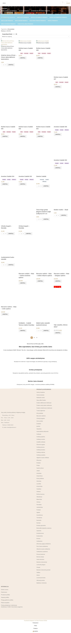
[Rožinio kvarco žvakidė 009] (25, 41)
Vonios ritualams (41, 392)
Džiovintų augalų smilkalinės (44, 543)
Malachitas (39, 499)
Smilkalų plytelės (41, 436)
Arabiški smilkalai (41, 442)
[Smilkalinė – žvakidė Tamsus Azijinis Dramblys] (27, 294)
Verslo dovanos (40, 559)
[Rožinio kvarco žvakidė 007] (62, 48)
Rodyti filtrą (5, 34)
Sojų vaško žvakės (41, 400)
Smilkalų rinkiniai (41, 452)
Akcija (38, 575)
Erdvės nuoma (4, 589)
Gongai (38, 567)
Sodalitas (39, 489)
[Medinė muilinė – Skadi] (62, 197)
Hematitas (39, 504)
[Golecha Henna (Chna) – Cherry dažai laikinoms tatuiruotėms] (9, 42)
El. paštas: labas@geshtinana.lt (9, 427)
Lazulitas (39, 483)
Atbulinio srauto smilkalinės (43, 549)
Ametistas (39, 473)
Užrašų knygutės (41, 418)
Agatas (38, 512)
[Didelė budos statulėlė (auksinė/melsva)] (44, 294)
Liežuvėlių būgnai (41, 564)
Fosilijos (39, 509)
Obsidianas (39, 496)
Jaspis (38, 470)
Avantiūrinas (40, 515)
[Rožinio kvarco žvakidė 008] (42, 41)
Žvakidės (39, 423)
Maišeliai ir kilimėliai (42, 583)
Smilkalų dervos (40, 447)
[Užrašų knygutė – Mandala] (9, 197)
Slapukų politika (5, 597)
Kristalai (39, 462)
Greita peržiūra (6, 52)
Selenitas (39, 481)
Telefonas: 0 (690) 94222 (7, 424)
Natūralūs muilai (41, 397)
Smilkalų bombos (41, 449)
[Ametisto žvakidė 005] (62, 97)
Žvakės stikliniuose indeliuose (44, 402)
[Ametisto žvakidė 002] (62, 147)
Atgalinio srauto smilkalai (43, 457)
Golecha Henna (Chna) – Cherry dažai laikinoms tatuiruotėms (8, 57)
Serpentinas (40, 476)
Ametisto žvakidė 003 (25, 176)
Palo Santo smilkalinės (42, 546)
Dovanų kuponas (41, 554)
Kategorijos (4, 8)
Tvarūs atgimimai (41, 410)
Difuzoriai (39, 460)
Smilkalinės (39, 541)
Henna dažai (40, 421)
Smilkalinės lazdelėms (42, 551)
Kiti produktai (40, 413)
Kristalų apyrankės (41, 525)
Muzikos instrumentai (42, 562)
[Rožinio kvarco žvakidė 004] (44, 97)
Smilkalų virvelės (41, 439)
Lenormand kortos (41, 577)
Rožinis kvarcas (40, 494)
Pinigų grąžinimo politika (7, 600)
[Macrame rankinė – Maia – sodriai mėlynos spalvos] (44, 244)
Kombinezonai (40, 533)
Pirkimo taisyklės (5, 602)
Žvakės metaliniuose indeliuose (44, 408)
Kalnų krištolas (40, 478)
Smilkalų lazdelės (41, 455)
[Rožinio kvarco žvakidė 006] (9, 97)
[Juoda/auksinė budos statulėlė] (9, 244)
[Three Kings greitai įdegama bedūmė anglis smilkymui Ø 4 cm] (44, 197)
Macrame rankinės (41, 415)
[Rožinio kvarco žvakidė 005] (27, 97)
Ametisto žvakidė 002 (60, 160)
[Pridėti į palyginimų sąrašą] (3, 52)
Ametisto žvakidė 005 (60, 127)
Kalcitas (38, 523)
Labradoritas (40, 507)
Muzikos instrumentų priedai (43, 570)
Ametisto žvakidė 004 (7, 176)
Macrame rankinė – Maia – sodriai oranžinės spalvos (26, 275)
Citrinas (38, 502)
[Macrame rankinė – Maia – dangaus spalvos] (62, 244)
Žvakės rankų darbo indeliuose (44, 405)
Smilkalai (39, 434)
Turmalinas (39, 517)
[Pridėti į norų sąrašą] (10, 52)
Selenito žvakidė (41, 176)
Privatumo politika (5, 594)
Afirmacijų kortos (41, 580)
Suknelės (39, 530)
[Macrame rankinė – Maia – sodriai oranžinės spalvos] (27, 244)
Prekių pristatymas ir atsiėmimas (9, 605)
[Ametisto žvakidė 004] (9, 147)
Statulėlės (39, 429)
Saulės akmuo (40, 468)
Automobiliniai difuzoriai (42, 431)
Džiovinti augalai (41, 444)
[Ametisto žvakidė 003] (27, 147)
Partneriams (4, 592)
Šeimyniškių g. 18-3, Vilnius (8, 415)
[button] (11, 64)
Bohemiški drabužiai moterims (44, 528)
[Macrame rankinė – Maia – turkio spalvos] (9, 294)
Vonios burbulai (40, 395)
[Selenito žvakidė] (44, 147)
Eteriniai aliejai (40, 556)
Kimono (38, 538)
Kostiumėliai (40, 536)
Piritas (38, 465)
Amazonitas (39, 486)
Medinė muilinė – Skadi (61, 209)
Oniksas (39, 491)
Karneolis (39, 520)
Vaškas (38, 572)
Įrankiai (38, 426)
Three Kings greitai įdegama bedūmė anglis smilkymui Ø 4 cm (43, 211)
